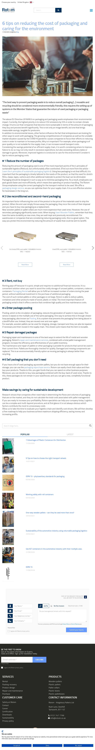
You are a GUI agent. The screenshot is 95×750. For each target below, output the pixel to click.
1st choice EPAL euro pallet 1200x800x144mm (25, 249)
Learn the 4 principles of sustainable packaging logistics (26, 171)
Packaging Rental (20, 291)
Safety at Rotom (9, 702)
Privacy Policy (66, 624)
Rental (5, 681)
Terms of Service (75, 624)
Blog (17, 32)
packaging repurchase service (37, 367)
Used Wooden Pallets (64, 212)
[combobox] (48, 10)
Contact (5, 705)
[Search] (58, 10)
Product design (8, 688)
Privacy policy (8, 721)
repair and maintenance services (34, 340)
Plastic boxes (54, 691)
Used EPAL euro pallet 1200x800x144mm (66, 249)
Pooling (32, 318)
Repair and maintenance (12, 691)
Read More (25, 265)
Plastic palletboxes (57, 694)
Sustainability (8, 718)
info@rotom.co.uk (58, 718)
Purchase (6, 694)
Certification (7, 711)
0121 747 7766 (57, 715)
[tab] (25, 434)
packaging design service (13, 188)
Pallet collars (54, 688)
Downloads (7, 715)
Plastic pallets (54, 684)
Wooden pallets (55, 681)
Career (5, 708)
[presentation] (92, 248)
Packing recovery (9, 684)
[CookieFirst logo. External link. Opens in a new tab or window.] (2, 731)
